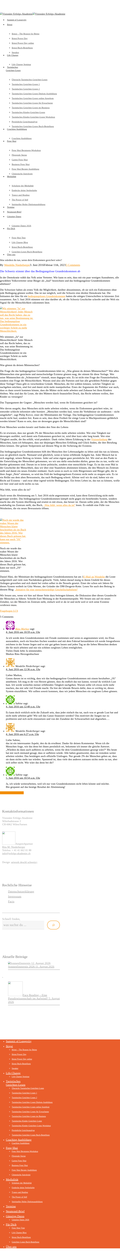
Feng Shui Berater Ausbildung (24, 1170)
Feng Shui (12, 1147)
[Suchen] (53, 925)
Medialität (12, 1179)
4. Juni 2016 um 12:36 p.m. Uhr (23, 669)
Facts (11, 901)
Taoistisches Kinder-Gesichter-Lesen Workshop (31, 1126)
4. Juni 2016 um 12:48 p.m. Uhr (23, 706)
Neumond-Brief (15, 1211)
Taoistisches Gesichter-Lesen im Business (29, 1116)
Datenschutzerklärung (21, 891)
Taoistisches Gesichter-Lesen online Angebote (30, 1107)
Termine (11, 1206)
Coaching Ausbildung (18, 1139)
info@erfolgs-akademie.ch (16, 853)
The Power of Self (19, 1197)
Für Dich (11, 1224)
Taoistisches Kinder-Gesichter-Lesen (27, 1121)
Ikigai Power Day (19, 1054)
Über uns (11, 1246)
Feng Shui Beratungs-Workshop (25, 1151)
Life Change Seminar (20, 1077)
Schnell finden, (11, 918)
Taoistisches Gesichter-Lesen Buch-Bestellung (31, 1135)
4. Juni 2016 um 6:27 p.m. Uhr (22, 734)
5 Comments (73, 265)
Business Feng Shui (20, 1165)
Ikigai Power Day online (22, 1059)
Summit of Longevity (18, 1041)
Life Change (13, 1073)
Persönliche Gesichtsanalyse (23, 1130)
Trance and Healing (20, 1192)
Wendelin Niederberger (17, 265)
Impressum (14, 896)
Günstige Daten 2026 (20, 1220)
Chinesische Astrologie (21, 1175)
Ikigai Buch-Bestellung (21, 1064)
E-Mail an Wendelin (94, 576)
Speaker (15, 1068)
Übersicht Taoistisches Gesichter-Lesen (28, 1088)
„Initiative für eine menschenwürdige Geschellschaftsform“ (46, 589)
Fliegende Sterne (19, 1156)
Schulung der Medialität (22, 1183)
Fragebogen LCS (9, 610)
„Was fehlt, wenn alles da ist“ (59, 505)
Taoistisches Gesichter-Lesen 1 (24, 1093)
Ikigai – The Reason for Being (24, 1050)
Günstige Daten (15, 1216)
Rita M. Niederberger (13, 847)
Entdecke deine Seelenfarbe (23, 1188)
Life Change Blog (19, 1233)
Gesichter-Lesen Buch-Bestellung (25, 1242)
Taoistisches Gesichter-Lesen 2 (24, 1098)
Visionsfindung (99, 439)
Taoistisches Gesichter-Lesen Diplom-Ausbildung (32, 1102)
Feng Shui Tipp (18, 1228)
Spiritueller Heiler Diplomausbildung (27, 1202)
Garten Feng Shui (19, 1161)
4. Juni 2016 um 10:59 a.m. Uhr (23, 632)
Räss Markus (22, 628)
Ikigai (9, 1046)
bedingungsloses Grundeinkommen (46, 296)
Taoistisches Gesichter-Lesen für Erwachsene (30, 1112)
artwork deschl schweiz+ (24, 862)
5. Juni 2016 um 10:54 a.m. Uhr (23, 777)
